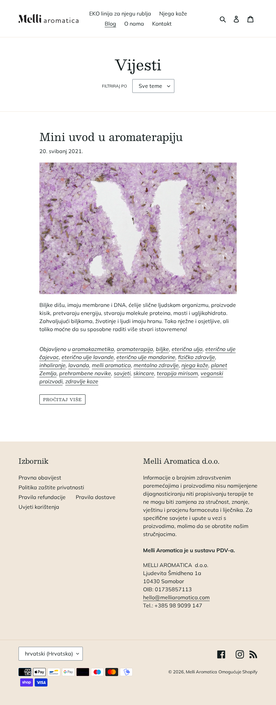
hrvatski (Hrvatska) (49, 653)
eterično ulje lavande (88, 357)
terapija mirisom (177, 373)
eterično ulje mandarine (145, 357)
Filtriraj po (114, 86)
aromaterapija (135, 349)
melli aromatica (111, 365)
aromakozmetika (93, 349)
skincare (143, 373)
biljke (162, 349)
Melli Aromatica (201, 671)
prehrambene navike (85, 373)
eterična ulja (187, 349)
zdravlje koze (81, 381)
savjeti (122, 373)
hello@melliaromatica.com (176, 597)
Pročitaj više (62, 399)
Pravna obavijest (40, 477)
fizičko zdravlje (196, 357)
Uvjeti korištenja (39, 506)
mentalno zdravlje (156, 365)
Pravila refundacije (42, 497)
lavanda (78, 365)
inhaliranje (52, 365)
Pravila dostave (95, 497)
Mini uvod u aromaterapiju (111, 137)
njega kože (194, 365)
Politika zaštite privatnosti (51, 487)
